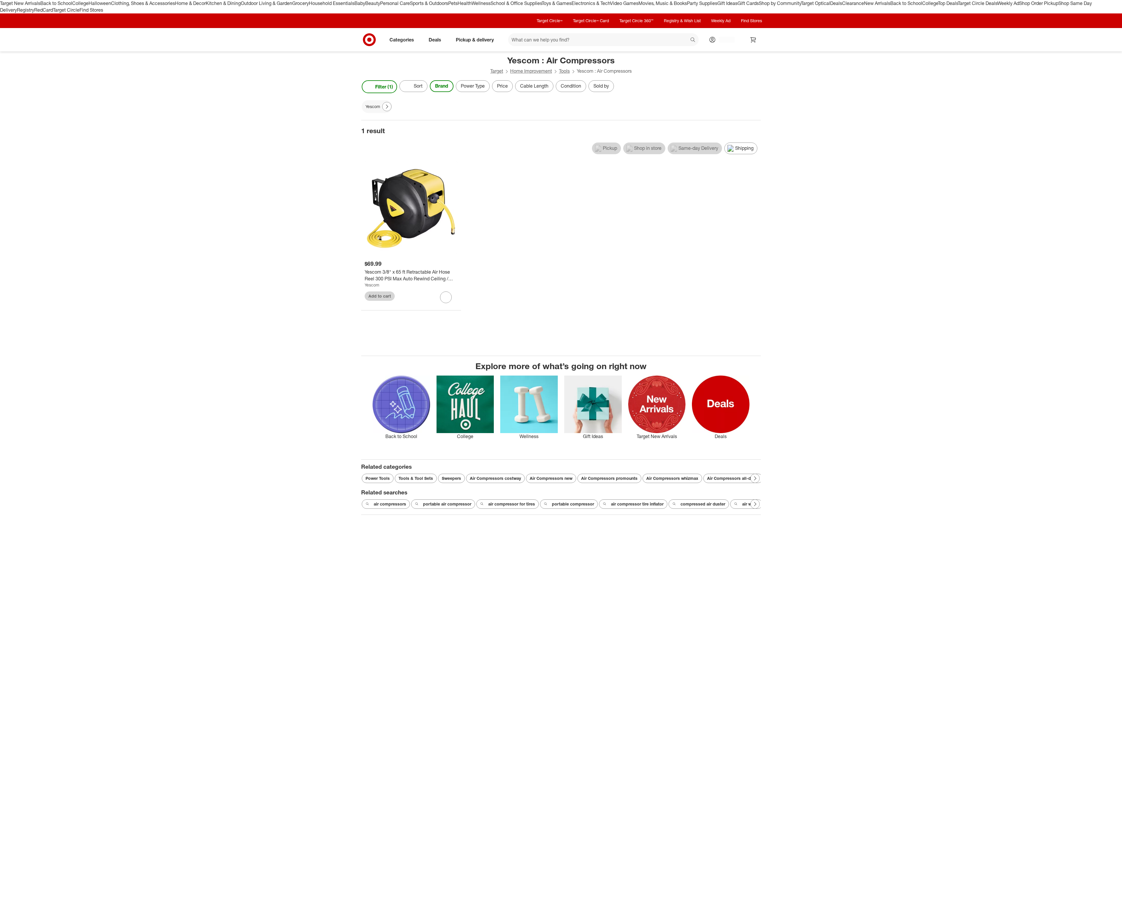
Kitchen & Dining (223, 3)
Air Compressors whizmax (672, 478)
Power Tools (378, 478)
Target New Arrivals (20, 3)
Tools (564, 71)
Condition (571, 86)
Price (502, 86)
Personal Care (395, 3)
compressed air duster (703, 503)
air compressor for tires (511, 503)
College (80, 3)
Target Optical (815, 3)
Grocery (300, 3)
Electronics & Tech (591, 3)
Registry (25, 10)
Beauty (372, 3)
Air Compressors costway (495, 478)
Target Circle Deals (977, 3)
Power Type (473, 86)
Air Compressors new (551, 478)
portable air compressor (447, 503)
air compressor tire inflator (637, 503)
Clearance (853, 3)
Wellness (481, 3)
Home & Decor (190, 3)
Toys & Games (557, 3)
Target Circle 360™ (636, 20)
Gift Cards (748, 3)
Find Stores (91, 10)
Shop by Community (780, 3)
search (693, 40)
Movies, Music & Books (662, 3)
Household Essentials (331, 3)
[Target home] (369, 40)
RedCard (43, 10)
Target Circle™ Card (591, 20)
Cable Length (534, 86)
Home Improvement (531, 71)
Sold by (601, 86)
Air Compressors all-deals (733, 478)
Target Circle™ (549, 20)
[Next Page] (755, 86)
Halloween (100, 3)
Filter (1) (384, 87)
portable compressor (573, 503)
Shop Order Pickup (1038, 3)
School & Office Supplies (516, 3)
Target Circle (66, 10)
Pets (453, 3)
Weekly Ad (1008, 3)
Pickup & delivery (475, 39)
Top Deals (948, 3)
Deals (836, 3)
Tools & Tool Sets (416, 478)
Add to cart (379, 295)
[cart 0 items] (753, 39)
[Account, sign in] (724, 39)
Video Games (624, 3)
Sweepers (451, 478)
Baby (359, 3)
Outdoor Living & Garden (266, 3)
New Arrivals (877, 3)
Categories (401, 39)
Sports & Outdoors (429, 3)
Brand (441, 86)
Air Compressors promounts (609, 478)
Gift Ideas (727, 3)
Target (496, 71)
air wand (750, 503)
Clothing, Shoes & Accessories (143, 3)
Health (465, 3)
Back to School (56, 3)
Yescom (372, 284)
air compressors (390, 503)
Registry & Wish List (682, 20)
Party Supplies (702, 3)
